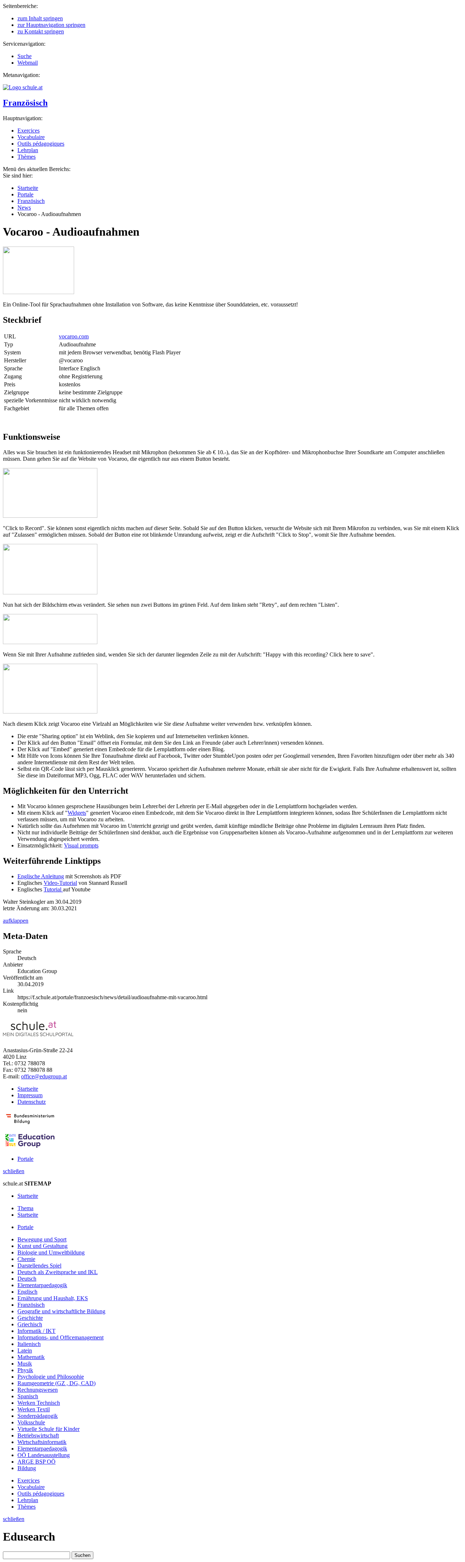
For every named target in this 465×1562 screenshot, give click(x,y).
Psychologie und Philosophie (50, 1377)
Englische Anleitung (40, 876)
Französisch (25, 102)
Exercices (28, 130)
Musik (24, 1363)
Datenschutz (31, 1102)
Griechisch (29, 1324)
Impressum (30, 1095)
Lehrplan (27, 150)
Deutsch (26, 1279)
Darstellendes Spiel (39, 1265)
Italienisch (29, 1344)
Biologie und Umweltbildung (51, 1252)
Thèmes (26, 157)
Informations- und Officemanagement (60, 1337)
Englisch (27, 1292)
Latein (24, 1350)
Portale (25, 194)
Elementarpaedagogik (42, 1285)
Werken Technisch (38, 1403)
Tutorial (53, 889)
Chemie (26, 1259)
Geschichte (30, 1318)
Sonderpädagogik (37, 1416)
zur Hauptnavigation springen (51, 25)
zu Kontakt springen (40, 31)
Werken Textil (33, 1409)
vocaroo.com (74, 336)
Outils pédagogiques (40, 144)
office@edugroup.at (44, 1076)
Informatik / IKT (36, 1331)
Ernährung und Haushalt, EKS (52, 1298)
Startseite (27, 188)
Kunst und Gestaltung (42, 1246)
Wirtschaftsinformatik (41, 1442)
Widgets (77, 813)
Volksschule (31, 1422)
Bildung (26, 1468)
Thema (25, 1208)
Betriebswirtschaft (38, 1435)
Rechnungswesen (37, 1390)
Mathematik (31, 1357)
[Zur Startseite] (23, 87)
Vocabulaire (31, 137)
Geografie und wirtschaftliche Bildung (61, 1311)
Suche (24, 56)
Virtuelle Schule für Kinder (48, 1429)
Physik (25, 1370)
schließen (13, 1171)
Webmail (27, 63)
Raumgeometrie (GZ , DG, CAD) (56, 1383)
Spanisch (27, 1396)
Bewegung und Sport (41, 1239)
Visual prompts (81, 845)
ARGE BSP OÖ (36, 1462)
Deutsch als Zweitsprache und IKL (57, 1272)
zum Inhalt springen (40, 18)
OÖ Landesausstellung (43, 1455)
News (24, 207)
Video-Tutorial (60, 883)
